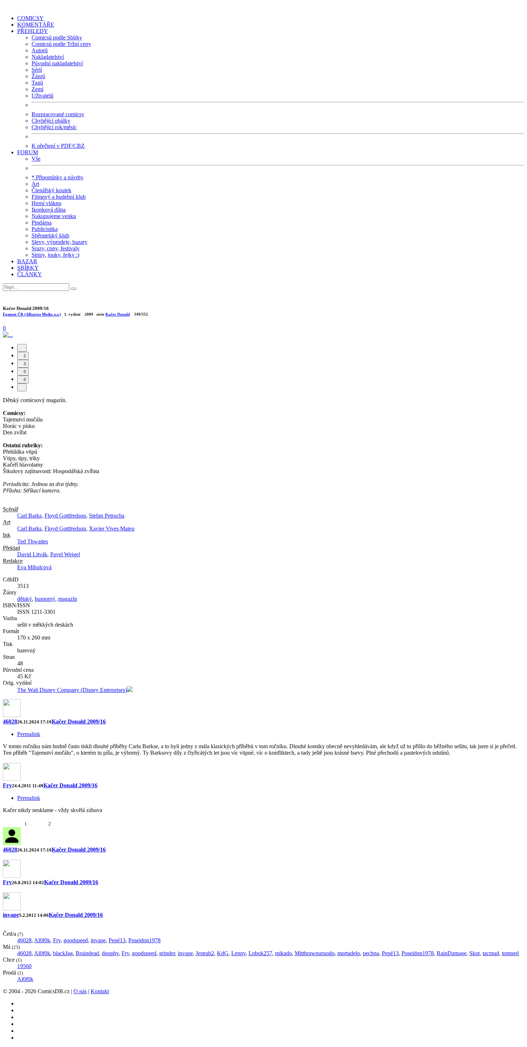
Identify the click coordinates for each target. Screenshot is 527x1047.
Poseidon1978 (144, 940)
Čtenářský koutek (51, 190)
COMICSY (30, 18)
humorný (45, 599)
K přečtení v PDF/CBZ (58, 146)
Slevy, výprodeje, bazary (59, 242)
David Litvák (32, 554)
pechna (371, 953)
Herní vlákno (46, 203)
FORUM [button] (27, 152)
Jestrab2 (205, 953)
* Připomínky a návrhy (58, 177)
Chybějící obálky (51, 121)
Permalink (28, 734)
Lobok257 (260, 953)
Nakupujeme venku (54, 216)
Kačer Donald (117, 314)
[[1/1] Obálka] (8, 335)
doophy (110, 953)
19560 (24, 966)
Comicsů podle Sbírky (57, 37)
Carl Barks (29, 516)
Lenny (238, 953)
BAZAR (27, 261)
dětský (24, 599)
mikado (283, 953)
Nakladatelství (48, 57)
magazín (67, 599)
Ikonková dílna (49, 210)
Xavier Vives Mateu (111, 528)
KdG (222, 953)
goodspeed (75, 940)
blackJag (63, 953)
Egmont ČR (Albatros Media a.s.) (32, 314)
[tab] (22, 348)
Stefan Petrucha (106, 516)
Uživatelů (42, 96)
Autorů (40, 50)
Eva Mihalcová (34, 567)
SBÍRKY (28, 268)
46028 (10, 721)
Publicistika (45, 229)
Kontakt (100, 991)
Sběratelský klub (50, 235)
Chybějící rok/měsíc (54, 127)
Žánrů (38, 76)
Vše (36, 159)
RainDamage (451, 953)
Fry (7, 785)
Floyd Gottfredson (65, 516)
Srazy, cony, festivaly (56, 248)
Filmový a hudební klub (59, 197)
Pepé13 (117, 940)
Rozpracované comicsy (58, 114)
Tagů (37, 83)
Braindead (87, 953)
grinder (167, 953)
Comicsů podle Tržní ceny (61, 44)
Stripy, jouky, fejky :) (55, 255)
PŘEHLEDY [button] (32, 31)
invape (11, 915)
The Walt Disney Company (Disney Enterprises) (72, 690)
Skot (474, 953)
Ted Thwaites (32, 541)
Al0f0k (42, 940)
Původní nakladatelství (57, 63)
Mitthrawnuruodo (314, 953)
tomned (510, 953)
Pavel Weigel (65, 554)
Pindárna (42, 223)
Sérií (37, 70)
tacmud (491, 953)
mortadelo (348, 953)
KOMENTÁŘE (35, 25)
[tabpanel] (263, 759)
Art (35, 184)
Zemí (37, 89)
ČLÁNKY (29, 274)
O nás (80, 991)
